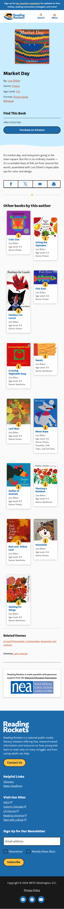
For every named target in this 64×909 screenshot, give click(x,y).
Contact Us (14, 762)
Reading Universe (15, 815)
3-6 (18, 91)
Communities (33, 641)
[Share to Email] (40, 184)
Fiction (16, 86)
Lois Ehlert (14, 80)
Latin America (20, 653)
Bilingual (8, 101)
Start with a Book (14, 819)
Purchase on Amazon (32, 129)
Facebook (23, 899)
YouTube (41, 899)
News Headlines (12, 786)
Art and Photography (14, 641)
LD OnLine (11, 811)
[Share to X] (25, 184)
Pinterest (32, 899)
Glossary (8, 781)
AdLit (7, 802)
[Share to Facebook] (10, 184)
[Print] (54, 184)
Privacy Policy (32, 890)
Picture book (20, 96)
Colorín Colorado (14, 806)
